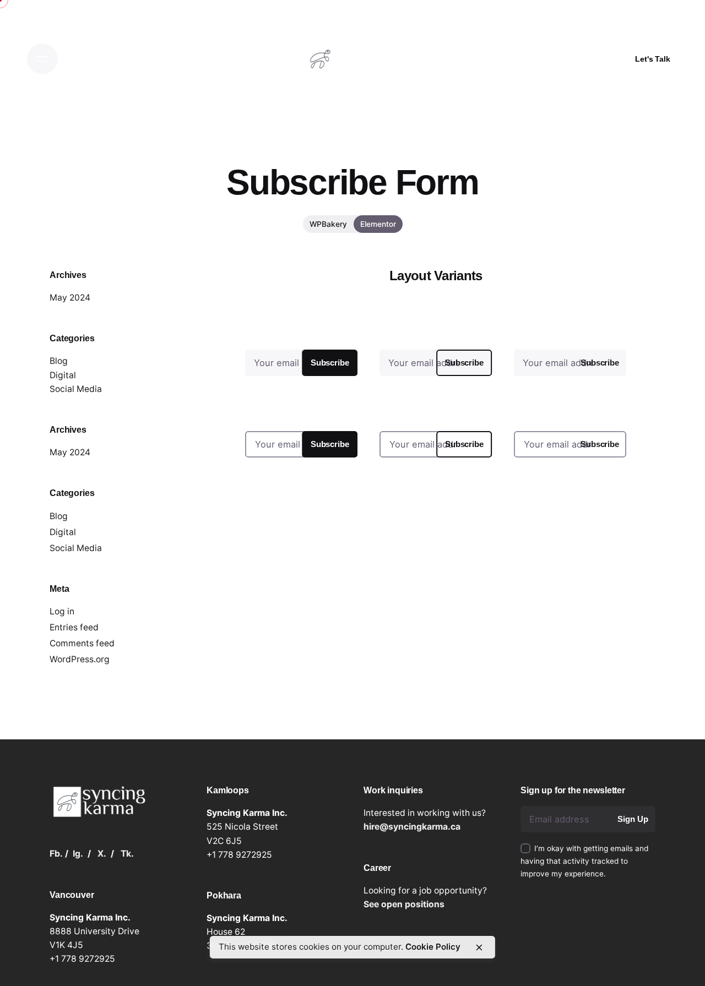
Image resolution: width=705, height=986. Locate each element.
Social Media (76, 389)
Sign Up (632, 819)
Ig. (78, 853)
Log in (62, 611)
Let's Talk (652, 59)
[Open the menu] (42, 58)
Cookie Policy (432, 946)
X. (101, 853)
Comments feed (82, 643)
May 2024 (70, 297)
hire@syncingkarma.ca (412, 826)
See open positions (404, 904)
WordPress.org (80, 659)
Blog (59, 361)
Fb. (56, 853)
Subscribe (330, 362)
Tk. (127, 853)
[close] (479, 947)
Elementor (378, 224)
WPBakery (328, 224)
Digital (63, 375)
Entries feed (74, 627)
